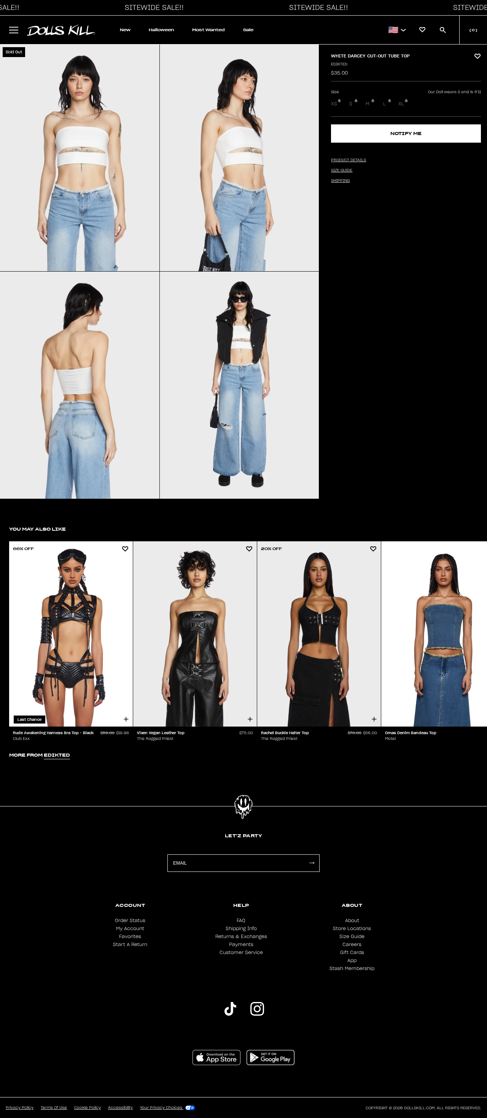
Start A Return (130, 944)
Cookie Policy (87, 1108)
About (352, 920)
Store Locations (352, 928)
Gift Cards (352, 952)
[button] (152, 7)
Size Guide (351, 936)
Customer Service (241, 952)
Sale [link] (248, 29)
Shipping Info (241, 928)
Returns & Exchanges (241, 936)
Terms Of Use (54, 1108)
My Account (130, 928)
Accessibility (120, 1108)
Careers (351, 944)
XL (401, 104)
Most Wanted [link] (208, 29)
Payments (241, 944)
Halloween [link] (161, 29)
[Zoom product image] (79, 158)
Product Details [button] (348, 160)
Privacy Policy (19, 1108)
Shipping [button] (340, 181)
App (351, 960)
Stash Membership (351, 968)
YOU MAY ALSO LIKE (37, 529)
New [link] (125, 29)
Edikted (339, 64)
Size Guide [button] (341, 170)
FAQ (241, 920)
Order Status (130, 920)
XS (334, 104)
